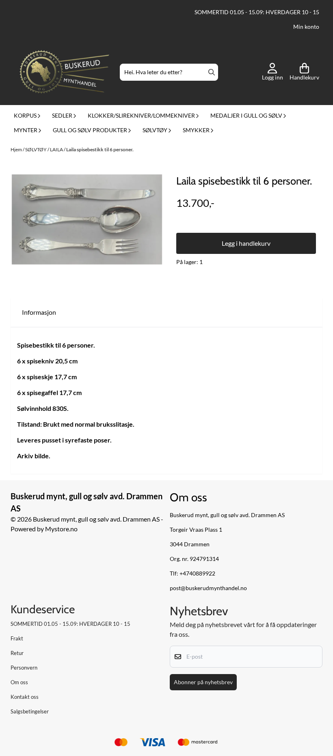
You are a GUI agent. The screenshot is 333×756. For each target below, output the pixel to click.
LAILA (57, 149)
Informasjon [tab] (39, 312)
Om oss (19, 682)
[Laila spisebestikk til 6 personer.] (87, 219)
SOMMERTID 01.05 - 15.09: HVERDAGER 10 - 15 (257, 12)
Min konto (306, 27)
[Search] (211, 72)
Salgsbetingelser (30, 711)
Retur (17, 653)
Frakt (17, 638)
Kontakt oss (25, 697)
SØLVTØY (36, 149)
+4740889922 (197, 573)
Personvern (24, 667)
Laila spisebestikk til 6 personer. (100, 149)
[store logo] (64, 72)
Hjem (17, 149)
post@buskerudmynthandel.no (208, 588)
